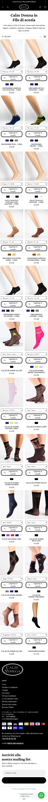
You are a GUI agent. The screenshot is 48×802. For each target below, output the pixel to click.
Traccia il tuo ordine (9, 704)
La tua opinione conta (10, 699)
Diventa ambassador (9, 702)
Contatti (5, 690)
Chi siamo (5, 693)
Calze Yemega (20, 789)
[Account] (40, 7)
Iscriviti (24, 780)
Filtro (7, 37)
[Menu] (2, 7)
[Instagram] (24, 798)
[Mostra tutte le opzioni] (21, 196)
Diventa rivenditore (9, 696)
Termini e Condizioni (9, 687)
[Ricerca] (7, 7)
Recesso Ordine (8, 707)
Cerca (4, 684)
